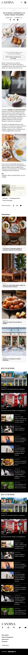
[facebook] (10, 20)
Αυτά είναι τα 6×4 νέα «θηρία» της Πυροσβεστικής (13, 410)
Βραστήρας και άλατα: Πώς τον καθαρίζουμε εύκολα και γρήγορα (18, 189)
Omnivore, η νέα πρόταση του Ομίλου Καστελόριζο (12, 359)
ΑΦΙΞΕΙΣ (4, 357)
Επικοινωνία (5, 639)
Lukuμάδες (5, 198)
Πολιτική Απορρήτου (7, 637)
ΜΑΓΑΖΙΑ (14, 10)
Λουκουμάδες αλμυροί (15, 198)
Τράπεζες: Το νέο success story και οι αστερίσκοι (13, 389)
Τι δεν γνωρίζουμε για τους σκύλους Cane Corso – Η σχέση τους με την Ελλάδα (20, 486)
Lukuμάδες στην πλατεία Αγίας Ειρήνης (17, 109)
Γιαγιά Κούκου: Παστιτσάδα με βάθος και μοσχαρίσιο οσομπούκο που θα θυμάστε (12, 249)
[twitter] (17, 20)
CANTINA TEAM (9, 17)
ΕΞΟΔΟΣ (4, 247)
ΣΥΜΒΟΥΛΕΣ (5, 320)
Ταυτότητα (4, 641)
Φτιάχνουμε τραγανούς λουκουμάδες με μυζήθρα (12, 322)
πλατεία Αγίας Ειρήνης (7, 200)
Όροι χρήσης (5, 635)
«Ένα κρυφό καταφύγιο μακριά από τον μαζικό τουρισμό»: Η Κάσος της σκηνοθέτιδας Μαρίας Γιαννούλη (19, 451)
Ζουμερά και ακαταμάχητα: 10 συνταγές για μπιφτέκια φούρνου (20, 463)
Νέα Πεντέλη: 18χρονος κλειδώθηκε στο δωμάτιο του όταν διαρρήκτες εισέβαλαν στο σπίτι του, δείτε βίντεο (19, 474)
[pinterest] (14, 20)
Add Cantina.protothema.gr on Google (13, 57)
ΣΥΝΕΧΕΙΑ (21, 193)
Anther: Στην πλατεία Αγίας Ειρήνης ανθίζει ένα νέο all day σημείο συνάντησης (14, 286)
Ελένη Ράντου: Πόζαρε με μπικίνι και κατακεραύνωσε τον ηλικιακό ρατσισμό (20, 440)
